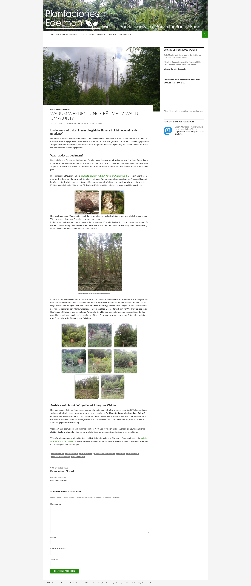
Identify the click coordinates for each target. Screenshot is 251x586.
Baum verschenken (148, 583)
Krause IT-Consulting (134, 583)
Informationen (125, 34)
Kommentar (56, 504)
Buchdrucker (72, 454)
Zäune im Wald (78, 457)
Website (54, 559)
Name (53, 538)
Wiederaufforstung (61, 457)
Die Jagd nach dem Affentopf (62, 469)
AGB (48, 583)
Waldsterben (133, 454)
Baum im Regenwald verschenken (64, 34)
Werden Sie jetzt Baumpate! (175, 69)
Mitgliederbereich (87, 34)
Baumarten (101, 34)
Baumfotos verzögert (58, 479)
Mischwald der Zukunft (104, 454)
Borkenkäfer (58, 454)
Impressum (65, 583)
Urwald (121, 454)
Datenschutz (56, 583)
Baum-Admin (71, 124)
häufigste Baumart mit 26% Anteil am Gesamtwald (104, 176)
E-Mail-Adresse (58, 549)
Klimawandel (86, 454)
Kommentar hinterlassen (91, 124)
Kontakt (112, 34)
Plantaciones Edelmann (84, 583)
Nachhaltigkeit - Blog (60, 109)
